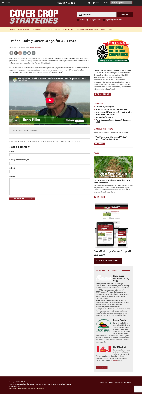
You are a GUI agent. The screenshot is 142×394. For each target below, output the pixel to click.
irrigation (48, 142)
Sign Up (124, 14)
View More (99, 144)
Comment (13, 176)
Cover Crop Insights (105, 106)
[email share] (29, 53)
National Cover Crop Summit (87, 30)
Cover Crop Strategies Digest (90, 20)
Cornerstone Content (52, 30)
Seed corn (76, 142)
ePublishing (40, 388)
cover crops (24, 142)
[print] (34, 53)
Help (110, 30)
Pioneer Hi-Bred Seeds (62, 142)
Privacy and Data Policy (123, 382)
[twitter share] (16, 53)
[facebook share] (11, 53)
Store (103, 30)
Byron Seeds (119, 320)
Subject (12, 168)
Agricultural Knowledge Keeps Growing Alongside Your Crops (114, 113)
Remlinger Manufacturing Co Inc (121, 278)
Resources (37, 30)
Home (111, 382)
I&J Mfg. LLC (119, 347)
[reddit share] (20, 53)
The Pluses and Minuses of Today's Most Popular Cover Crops (111, 138)
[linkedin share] (25, 53)
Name (12, 151)
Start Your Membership (107, 261)
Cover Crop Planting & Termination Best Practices (112, 181)
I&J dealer (114, 360)
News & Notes (23, 30)
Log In (96, 3)
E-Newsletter (68, 30)
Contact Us (103, 382)
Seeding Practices (35, 47)
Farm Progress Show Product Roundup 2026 (113, 121)
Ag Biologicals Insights (114, 20)
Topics (7, 3)
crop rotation (37, 142)
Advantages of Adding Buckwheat (111, 109)
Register (104, 3)
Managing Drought (104, 117)
